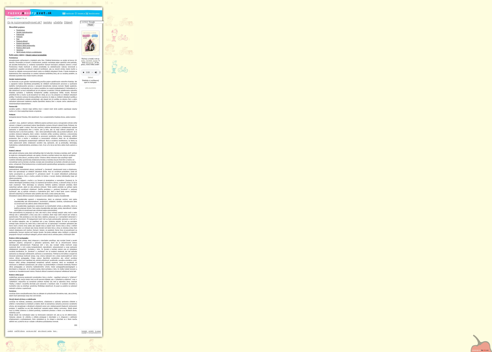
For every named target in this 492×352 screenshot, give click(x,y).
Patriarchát (20, 34)
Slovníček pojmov (94, 13)
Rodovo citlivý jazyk (23, 48)
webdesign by (480, 350)
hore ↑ (55, 331)
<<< (75, 325)
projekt (91, 331)
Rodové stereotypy (22, 43)
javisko (47, 22)
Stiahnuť (90, 77)
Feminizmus (20, 30)
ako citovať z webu (45, 331)
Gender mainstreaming (24, 32)
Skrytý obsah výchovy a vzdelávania (29, 52)
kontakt (84, 331)
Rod (17, 39)
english (10, 331)
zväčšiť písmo (19, 331)
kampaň (90, 62)
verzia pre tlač (31, 331)
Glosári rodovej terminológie (36, 55)
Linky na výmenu (90, 88)
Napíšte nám (70, 13)
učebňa (58, 22)
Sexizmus (19, 50)
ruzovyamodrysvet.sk (27, 11)
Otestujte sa (81, 13)
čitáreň (68, 22)
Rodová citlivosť (22, 41)
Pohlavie (19, 37)
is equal (98, 331)
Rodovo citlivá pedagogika (25, 45)
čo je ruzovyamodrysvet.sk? (24, 22)
